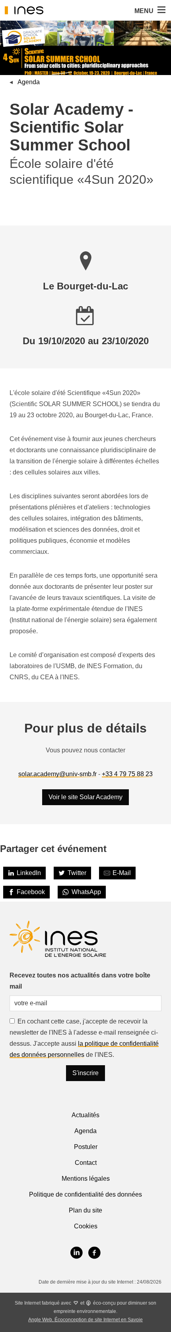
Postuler (85, 1146)
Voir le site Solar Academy (85, 797)
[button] (160, 10)
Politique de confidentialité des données (85, 1194)
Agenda (28, 82)
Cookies (85, 1226)
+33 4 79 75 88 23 (127, 774)
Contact (86, 1162)
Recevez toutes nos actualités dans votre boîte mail (80, 981)
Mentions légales (86, 1178)
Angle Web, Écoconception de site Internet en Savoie (85, 1319)
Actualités (85, 1115)
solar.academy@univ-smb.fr (57, 774)
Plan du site (85, 1210)
